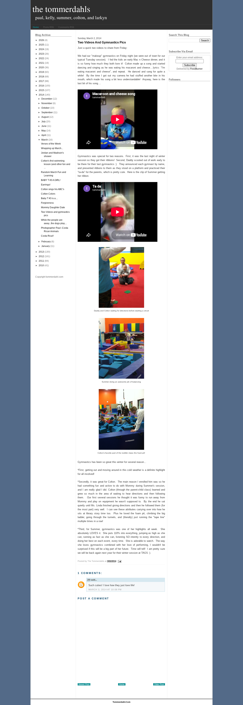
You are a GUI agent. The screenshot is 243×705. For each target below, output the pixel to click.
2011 (41, 261)
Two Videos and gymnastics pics (102, 42)
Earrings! (45, 184)
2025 (41, 44)
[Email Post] (119, 561)
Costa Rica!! (47, 236)
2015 (41, 90)
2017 (41, 81)
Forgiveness (47, 203)
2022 (41, 58)
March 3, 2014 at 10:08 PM (105, 589)
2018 (41, 76)
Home (36, 27)
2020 (41, 67)
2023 (41, 54)
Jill (88, 580)
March (44, 139)
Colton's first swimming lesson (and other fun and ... (55, 164)
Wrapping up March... (52, 148)
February (46, 241)
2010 (41, 265)
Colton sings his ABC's (52, 189)
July (43, 121)
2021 (41, 63)
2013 (41, 251)
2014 (41, 94)
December (46, 98)
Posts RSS (48, 27)
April (43, 135)
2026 (41, 40)
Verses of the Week (51, 143)
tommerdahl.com (121, 702)
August (45, 117)
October (45, 108)
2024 (41, 49)
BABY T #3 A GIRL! (50, 180)
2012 (41, 256)
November (46, 103)
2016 (41, 85)
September (47, 112)
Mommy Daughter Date (53, 207)
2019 (41, 72)
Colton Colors (48, 193)
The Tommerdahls (61, 8)
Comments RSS (66, 27)
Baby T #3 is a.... (49, 198)
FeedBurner (196, 69)
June (44, 126)
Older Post (159, 684)
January (45, 246)
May (43, 130)
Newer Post (84, 684)
